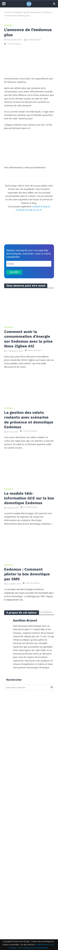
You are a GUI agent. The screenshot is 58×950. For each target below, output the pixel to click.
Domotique (17, 12)
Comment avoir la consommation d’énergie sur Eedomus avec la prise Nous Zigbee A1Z (28, 339)
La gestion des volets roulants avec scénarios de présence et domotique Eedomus (28, 419)
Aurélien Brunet (34, 39)
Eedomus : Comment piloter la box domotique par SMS (27, 574)
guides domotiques (32, 12)
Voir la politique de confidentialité (33, 948)
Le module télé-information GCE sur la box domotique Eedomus (29, 498)
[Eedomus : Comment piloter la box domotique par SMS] (29, 544)
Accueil (7, 12)
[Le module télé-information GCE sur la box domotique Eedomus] (29, 468)
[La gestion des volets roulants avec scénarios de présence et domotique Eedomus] (29, 387)
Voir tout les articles (43, 612)
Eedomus (47, 12)
